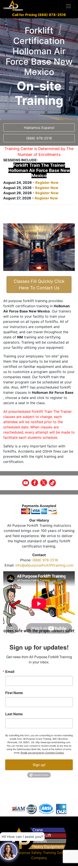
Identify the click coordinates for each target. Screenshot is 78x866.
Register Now (46, 182)
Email (9, 671)
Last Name (14, 714)
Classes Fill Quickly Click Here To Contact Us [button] (39, 284)
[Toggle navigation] (68, 6)
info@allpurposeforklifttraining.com (44, 565)
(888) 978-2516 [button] (39, 138)
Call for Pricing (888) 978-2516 (39, 15)
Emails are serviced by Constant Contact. (42, 752)
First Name (14, 693)
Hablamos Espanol (39, 127)
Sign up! (39, 764)
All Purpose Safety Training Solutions (41, 852)
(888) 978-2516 (45, 560)
